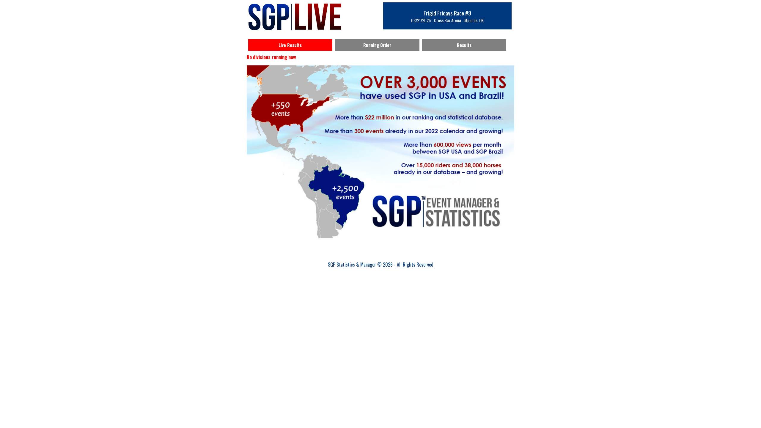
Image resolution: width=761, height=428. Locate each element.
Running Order (377, 45)
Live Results (290, 45)
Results (464, 45)
